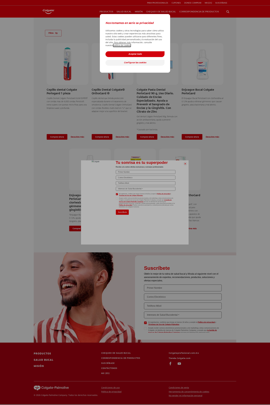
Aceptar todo (135, 54)
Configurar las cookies (135, 63)
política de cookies (122, 45)
